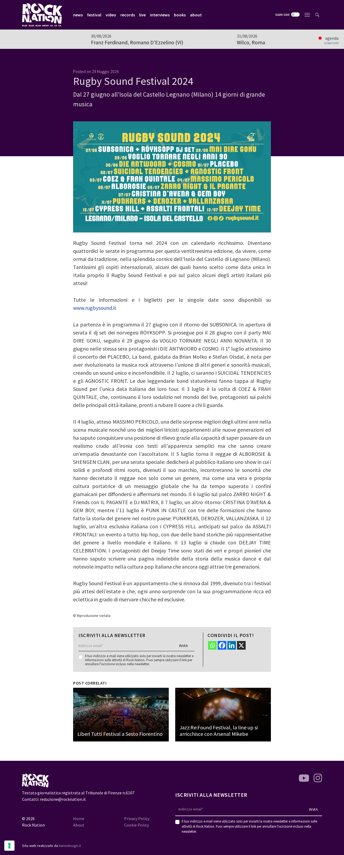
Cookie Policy (136, 825)
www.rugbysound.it (94, 307)
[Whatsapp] (212, 645)
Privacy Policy (136, 818)
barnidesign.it (70, 845)
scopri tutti (331, 43)
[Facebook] (222, 645)
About (78, 825)
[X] (241, 645)
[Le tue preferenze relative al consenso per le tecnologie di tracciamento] (9, 846)
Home (78, 818)
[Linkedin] (231, 645)
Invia (183, 645)
